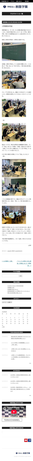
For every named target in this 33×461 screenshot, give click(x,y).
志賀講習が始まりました (13, 289)
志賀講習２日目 (11, 287)
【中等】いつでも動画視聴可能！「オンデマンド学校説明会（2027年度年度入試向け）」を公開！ (20, 357)
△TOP (29, 245)
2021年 (9, 251)
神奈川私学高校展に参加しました (15, 293)
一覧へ (30, 363)
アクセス (12, 1)
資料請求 (27, 1)
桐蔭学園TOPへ (5, 1)
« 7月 (3, 327)
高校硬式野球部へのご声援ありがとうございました (19, 291)
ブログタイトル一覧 (16, 14)
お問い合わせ (19, 1)
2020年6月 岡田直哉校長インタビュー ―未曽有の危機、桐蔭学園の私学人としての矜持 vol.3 (20, 389)
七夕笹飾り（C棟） (7, 261)
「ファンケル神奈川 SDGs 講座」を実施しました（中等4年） (24, 263)
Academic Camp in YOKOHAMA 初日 (15, 285)
